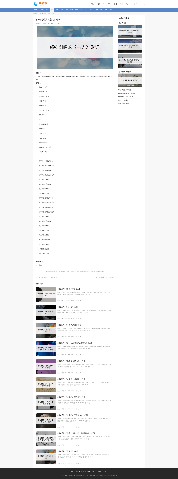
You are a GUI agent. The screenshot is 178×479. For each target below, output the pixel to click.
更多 (111, 9)
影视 (62, 9)
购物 (106, 9)
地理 (76, 9)
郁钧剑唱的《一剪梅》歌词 (49, 277)
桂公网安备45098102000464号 (106, 475)
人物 (96, 9)
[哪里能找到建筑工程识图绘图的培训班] (130, 37)
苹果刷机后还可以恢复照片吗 (126, 93)
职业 (109, 4)
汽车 (86, 9)
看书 (91, 9)
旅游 (47, 9)
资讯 (121, 4)
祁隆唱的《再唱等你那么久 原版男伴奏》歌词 (76, 433)
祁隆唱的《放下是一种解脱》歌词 (71, 379)
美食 (42, 9)
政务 (81, 9)
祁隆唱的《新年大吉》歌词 (68, 289)
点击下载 (39, 265)
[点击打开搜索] (105, 471)
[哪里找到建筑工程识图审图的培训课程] (130, 52)
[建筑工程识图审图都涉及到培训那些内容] (130, 67)
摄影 (57, 9)
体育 (101, 9)
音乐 (52, 9)
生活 (104, 4)
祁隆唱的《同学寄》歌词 (67, 451)
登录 (135, 4)
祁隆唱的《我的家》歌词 (67, 307)
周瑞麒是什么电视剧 (123, 103)
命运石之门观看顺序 (123, 100)
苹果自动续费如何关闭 (124, 90)
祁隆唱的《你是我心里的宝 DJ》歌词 (72, 415)
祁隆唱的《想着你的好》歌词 (69, 325)
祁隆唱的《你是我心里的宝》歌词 (71, 397)
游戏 (71, 9)
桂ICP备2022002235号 (90, 475)
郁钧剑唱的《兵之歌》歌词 (106, 277)
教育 (115, 4)
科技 (98, 4)
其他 (52, 13)
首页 (92, 4)
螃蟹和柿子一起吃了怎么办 (125, 96)
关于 (127, 4)
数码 (67, 9)
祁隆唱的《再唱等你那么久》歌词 (71, 361)
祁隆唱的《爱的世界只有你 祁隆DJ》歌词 (74, 343)
